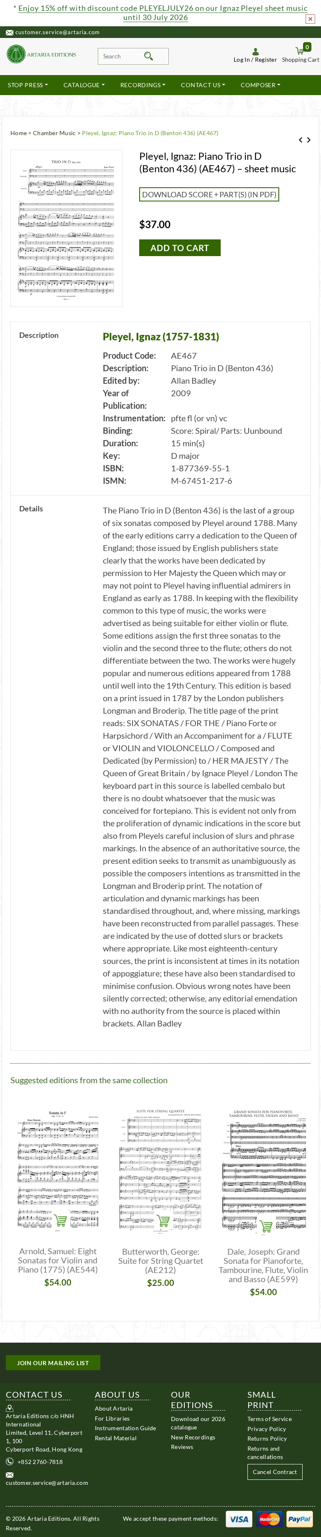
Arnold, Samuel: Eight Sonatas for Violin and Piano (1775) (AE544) (58, 1260)
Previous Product (300, 140)
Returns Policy (267, 1438)
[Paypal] (299, 1518)
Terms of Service (269, 1418)
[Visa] (239, 1518)
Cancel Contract (275, 1471)
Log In (242, 59)
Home (18, 132)
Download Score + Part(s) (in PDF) (209, 194)
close (310, 19)
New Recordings (193, 1437)
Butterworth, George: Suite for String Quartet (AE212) (160, 1260)
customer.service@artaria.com (57, 32)
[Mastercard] (269, 1518)
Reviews (182, 1446)
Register (266, 59)
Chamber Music (54, 132)
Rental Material (116, 1437)
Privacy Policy (266, 1428)
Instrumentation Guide (125, 1427)
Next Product (309, 140)
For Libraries (112, 1418)
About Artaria (114, 1408)
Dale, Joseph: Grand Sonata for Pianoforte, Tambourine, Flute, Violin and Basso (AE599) (263, 1265)
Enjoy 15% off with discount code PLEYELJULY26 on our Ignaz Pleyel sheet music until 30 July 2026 (162, 12)
